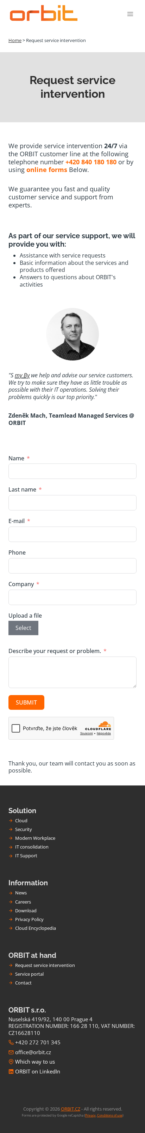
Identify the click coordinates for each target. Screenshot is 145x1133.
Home (14, 40)
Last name (22, 489)
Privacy (90, 1115)
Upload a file (25, 615)
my (18, 375)
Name (16, 458)
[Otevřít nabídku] (130, 13)
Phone (17, 552)
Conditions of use (109, 1115)
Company (21, 584)
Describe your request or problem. (54, 651)
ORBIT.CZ (70, 1109)
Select (23, 628)
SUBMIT (26, 702)
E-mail (16, 521)
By (26, 375)
